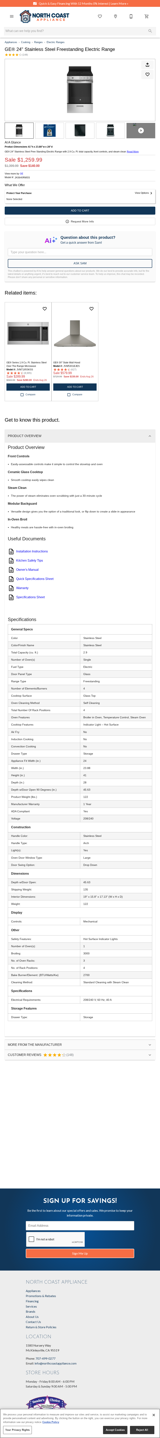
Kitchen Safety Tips (29, 560)
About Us (32, 1317)
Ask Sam (80, 263)
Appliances (11, 42)
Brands (30, 1311)
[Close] (153, 1415)
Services (31, 1306)
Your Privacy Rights (17, 1429)
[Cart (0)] (146, 16)
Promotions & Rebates (41, 1296)
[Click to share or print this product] (147, 64)
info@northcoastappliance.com (55, 1363)
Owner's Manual (27, 569)
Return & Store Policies (41, 1327)
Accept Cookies (115, 1429)
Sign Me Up (80, 1253)
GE (21, 173)
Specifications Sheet (30, 597)
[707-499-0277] (131, 16)
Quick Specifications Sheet (34, 579)
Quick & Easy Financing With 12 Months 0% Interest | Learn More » (83, 3)
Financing (32, 1301)
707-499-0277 (45, 1358)
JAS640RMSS (22, 177)
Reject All (142, 1429)
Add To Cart (80, 210)
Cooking (25, 42)
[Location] (115, 16)
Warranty (22, 588)
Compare (31, 394)
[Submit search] (150, 31)
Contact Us (33, 1322)
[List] (100, 16)
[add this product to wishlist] (147, 74)
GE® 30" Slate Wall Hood (66, 362)
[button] (11, 16)
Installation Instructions (32, 551)
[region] (80, 1423)
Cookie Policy (50, 1422)
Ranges (38, 42)
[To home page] (44, 16)
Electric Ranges (56, 42)
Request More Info (82, 221)
